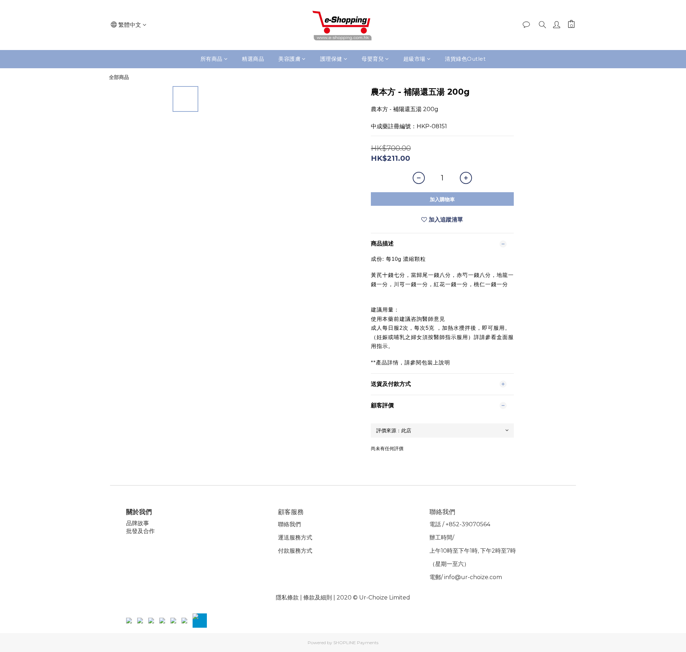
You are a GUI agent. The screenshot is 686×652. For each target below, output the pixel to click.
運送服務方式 (295, 537)
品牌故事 (137, 523)
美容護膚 (289, 58)
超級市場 (414, 58)
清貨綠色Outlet (465, 58)
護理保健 (331, 58)
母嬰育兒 (373, 58)
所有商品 (211, 58)
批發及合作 (140, 531)
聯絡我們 (289, 524)
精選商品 (253, 58)
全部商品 (119, 77)
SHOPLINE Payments (355, 642)
